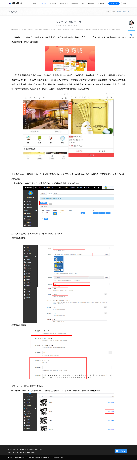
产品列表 (113, 11)
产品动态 (12, 12)
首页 (108, 11)
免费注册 (114, 3)
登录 (124, 3)
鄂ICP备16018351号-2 (44, 457)
